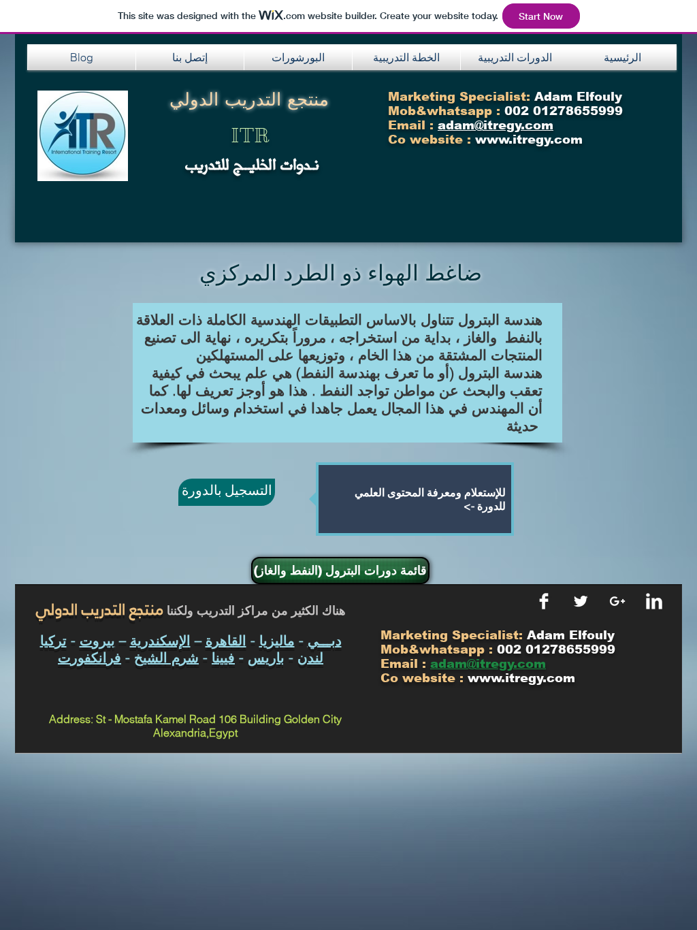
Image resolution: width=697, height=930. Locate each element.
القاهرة (226, 640)
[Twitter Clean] (580, 601)
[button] (190, 57)
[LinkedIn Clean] (654, 601)
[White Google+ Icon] (617, 601)
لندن (310, 657)
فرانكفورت (89, 657)
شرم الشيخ (166, 657)
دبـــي (325, 640)
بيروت (97, 640)
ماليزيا (277, 640)
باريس (266, 657)
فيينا (223, 657)
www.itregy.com (521, 678)
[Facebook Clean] (544, 601)
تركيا (53, 640)
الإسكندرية (160, 640)
